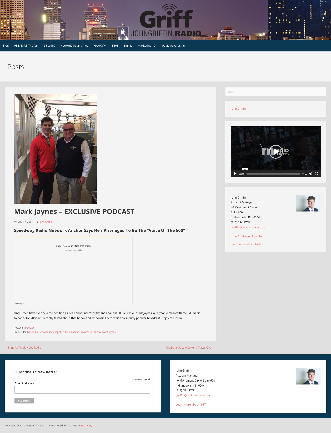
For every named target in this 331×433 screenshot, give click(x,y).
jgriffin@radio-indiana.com (248, 227)
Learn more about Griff (246, 244)
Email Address (24, 383)
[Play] (235, 173)
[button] (276, 152)
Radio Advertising (173, 45)
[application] (276, 151)
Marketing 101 (147, 45)
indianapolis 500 (58, 332)
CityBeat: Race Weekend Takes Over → (191, 347)
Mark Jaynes (109, 332)
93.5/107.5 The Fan (26, 45)
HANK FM (100, 45)
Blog (6, 45)
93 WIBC (49, 45)
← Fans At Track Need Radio (23, 347)
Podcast (29, 327)
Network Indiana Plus (74, 45)
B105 (115, 45)
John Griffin (45, 221)
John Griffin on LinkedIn (246, 236)
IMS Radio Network (37, 332)
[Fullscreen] (316, 173)
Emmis (128, 45)
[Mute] (311, 173)
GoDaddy (86, 425)
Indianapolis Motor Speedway (85, 332)
